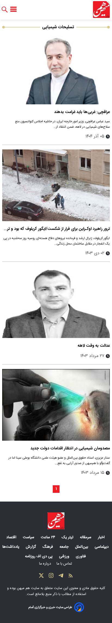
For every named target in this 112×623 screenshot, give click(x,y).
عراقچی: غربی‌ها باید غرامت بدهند (82, 112)
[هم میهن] (101, 9)
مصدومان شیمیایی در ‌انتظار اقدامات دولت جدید (70, 448)
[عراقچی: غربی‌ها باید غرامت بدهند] (56, 68)
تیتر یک (68, 537)
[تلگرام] (61, 577)
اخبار (102, 537)
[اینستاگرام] (51, 577)
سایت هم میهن (28, 588)
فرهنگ (48, 547)
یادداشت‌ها (11, 547)
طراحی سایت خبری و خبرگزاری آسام (50, 607)
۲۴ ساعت (48, 537)
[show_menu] (13, 9)
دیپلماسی (102, 547)
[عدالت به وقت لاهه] (56, 302)
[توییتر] (41, 577)
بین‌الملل (82, 547)
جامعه (65, 547)
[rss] (70, 577)
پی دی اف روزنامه (39, 556)
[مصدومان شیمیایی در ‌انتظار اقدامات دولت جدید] (56, 405)
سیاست (29, 537)
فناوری (81, 556)
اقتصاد (11, 537)
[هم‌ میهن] (56, 520)
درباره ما (45, 564)
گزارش (31, 547)
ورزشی (64, 556)
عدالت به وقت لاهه (94, 345)
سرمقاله (86, 537)
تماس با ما (65, 564)
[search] (5, 10)
